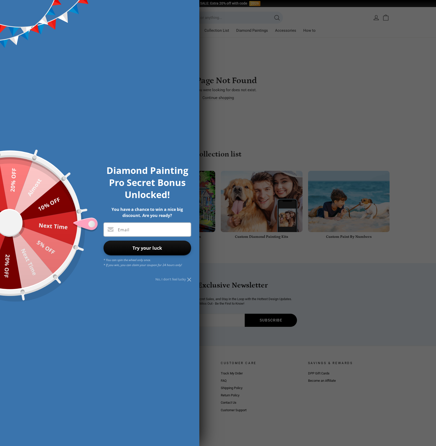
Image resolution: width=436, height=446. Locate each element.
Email (123, 230)
